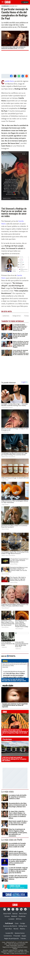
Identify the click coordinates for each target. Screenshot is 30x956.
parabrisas (15, 739)
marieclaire (15, 686)
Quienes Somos (20, 933)
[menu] (2, 2)
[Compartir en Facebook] (11, 76)
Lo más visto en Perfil (11, 839)
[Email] (26, 76)
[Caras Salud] (15, 888)
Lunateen (11, 919)
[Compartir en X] (15, 76)
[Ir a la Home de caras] (7, 3)
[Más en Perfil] (11, 656)
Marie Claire (23, 914)
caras (15, 712)
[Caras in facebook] (9, 909)
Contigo (22, 923)
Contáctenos (8, 936)
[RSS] (21, 909)
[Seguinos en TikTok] (17, 909)
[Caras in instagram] (4, 909)
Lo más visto (7, 791)
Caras (16, 923)
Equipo (24, 936)
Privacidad (17, 936)
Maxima (22, 929)
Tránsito (23, 938)
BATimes (19, 919)
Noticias (15, 914)
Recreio (16, 929)
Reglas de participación (11, 938)
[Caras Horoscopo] (15, 896)
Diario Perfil (7, 914)
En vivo (26, 2)
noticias (15, 661)
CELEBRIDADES (5, 6)
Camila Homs (9, 81)
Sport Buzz (8, 929)
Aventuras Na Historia (10, 926)
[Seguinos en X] (13, 909)
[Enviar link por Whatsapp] (19, 76)
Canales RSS (9, 933)
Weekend (14, 916)
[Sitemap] (25, 909)
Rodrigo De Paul (17, 316)
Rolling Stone (23, 926)
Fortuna (7, 916)
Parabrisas (22, 916)
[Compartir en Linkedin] (23, 76)
